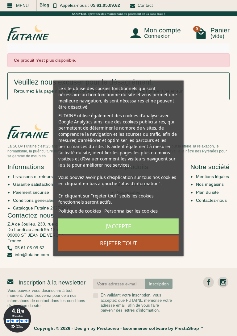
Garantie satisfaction (33, 184)
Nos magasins (210, 184)
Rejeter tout (118, 243)
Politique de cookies (79, 211)
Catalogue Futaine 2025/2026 (42, 207)
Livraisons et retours (33, 176)
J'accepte (118, 226)
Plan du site (207, 192)
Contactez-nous (211, 200)
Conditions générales (33, 200)
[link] (208, 282)
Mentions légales (212, 176)
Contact (145, 5)
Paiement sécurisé (31, 192)
